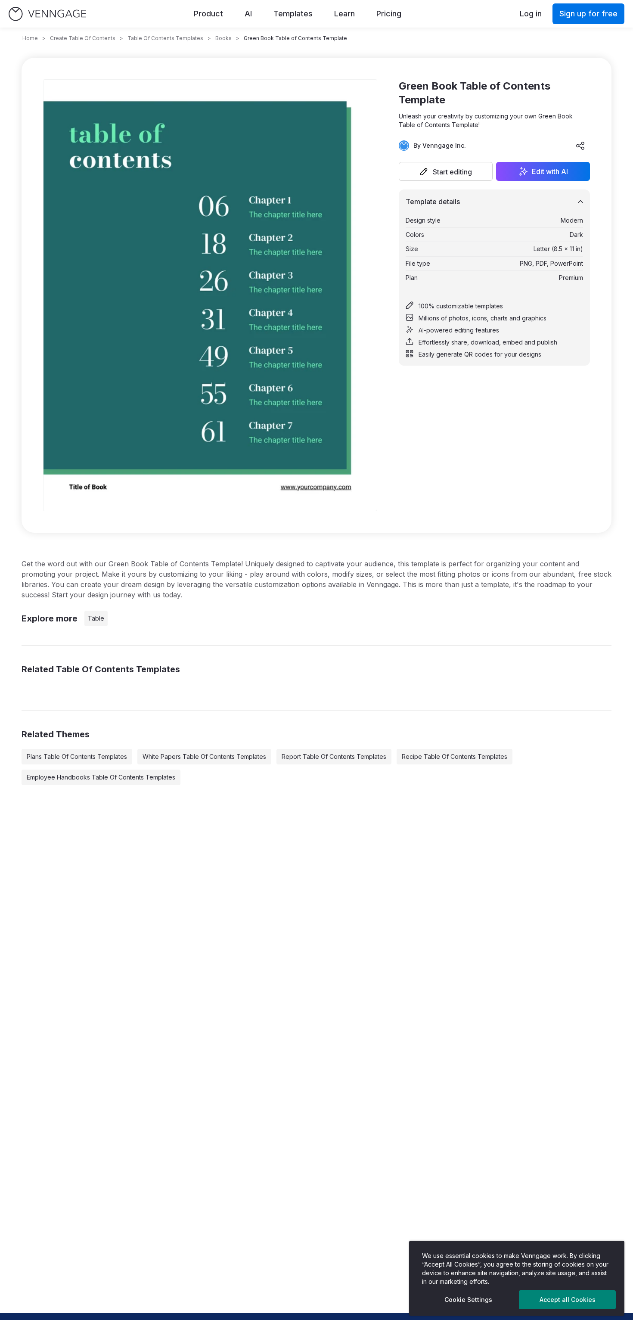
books (223, 38)
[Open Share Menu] (580, 145)
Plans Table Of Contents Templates (77, 756)
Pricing (388, 13)
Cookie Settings (468, 1299)
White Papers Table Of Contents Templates (204, 756)
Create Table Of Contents (82, 38)
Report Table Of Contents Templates (334, 756)
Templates (293, 13)
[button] (446, 171)
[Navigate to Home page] (47, 14)
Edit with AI (550, 171)
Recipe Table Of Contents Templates (454, 756)
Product (208, 13)
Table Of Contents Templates (165, 38)
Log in (531, 13)
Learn (344, 13)
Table (96, 618)
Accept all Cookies (568, 1299)
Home (30, 38)
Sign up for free (588, 13)
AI (248, 13)
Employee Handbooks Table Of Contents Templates (101, 777)
